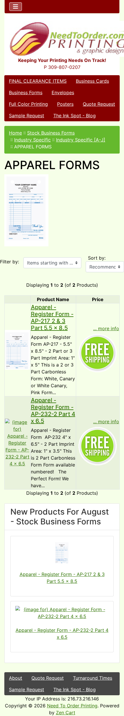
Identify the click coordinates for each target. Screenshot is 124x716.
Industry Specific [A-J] (80, 140)
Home (15, 133)
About (15, 678)
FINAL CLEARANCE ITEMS (38, 81)
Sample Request (26, 115)
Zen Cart (65, 712)
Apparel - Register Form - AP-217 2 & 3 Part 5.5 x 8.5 (52, 317)
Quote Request (99, 104)
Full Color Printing (28, 104)
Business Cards (92, 81)
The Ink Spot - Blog (74, 115)
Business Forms (25, 92)
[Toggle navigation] (15, 6)
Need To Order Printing (72, 706)
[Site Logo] (62, 39)
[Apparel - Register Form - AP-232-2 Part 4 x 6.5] (17, 442)
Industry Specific (32, 140)
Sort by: (97, 258)
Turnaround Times (92, 678)
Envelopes (63, 92)
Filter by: (9, 262)
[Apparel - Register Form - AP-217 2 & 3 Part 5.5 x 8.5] (17, 349)
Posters (65, 104)
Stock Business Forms (51, 133)
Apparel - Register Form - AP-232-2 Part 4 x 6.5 (53, 410)
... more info (106, 328)
